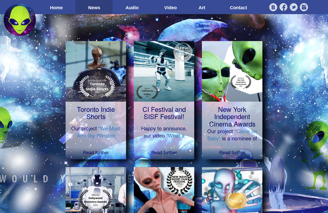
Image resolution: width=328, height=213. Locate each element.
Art (202, 7)
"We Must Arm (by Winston (99, 131)
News (94, 7)
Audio (132, 7)
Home (56, 7)
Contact (238, 7)
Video (170, 7)
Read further (96, 152)
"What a (175, 135)
